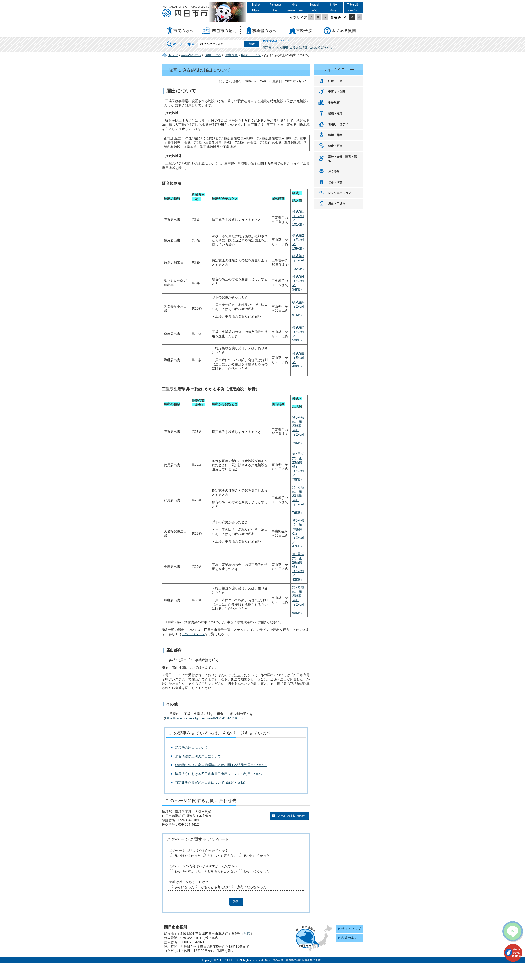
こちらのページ (193, 634)
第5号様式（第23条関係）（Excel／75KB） (298, 430)
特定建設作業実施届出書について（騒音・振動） (211, 782)
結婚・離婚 (335, 135)
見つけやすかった (188, 855)
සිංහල (333, 10)
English (256, 4)
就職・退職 (335, 113)
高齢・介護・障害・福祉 (342, 158)
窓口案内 (268, 47)
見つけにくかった (256, 855)
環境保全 (231, 55)
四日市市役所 (185, 11)
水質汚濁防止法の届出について (198, 756)
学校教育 (334, 102)
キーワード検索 (180, 41)
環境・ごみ (213, 55)
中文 (295, 4)
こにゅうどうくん (320, 47)
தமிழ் (314, 10)
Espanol (314, 4)
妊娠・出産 (335, 81)
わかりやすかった (188, 871)
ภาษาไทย (353, 10)
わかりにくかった (256, 871)
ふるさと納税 (298, 47)
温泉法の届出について (191, 747)
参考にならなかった (251, 887)
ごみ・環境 (335, 182)
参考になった (184, 887)
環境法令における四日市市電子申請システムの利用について (219, 774)
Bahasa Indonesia (294, 10)
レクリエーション (339, 192)
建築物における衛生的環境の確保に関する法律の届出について (221, 765)
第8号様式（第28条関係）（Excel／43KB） (298, 566)
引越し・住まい (338, 124)
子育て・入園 (336, 91)
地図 (247, 934)
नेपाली (275, 10)
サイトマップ (351, 928)
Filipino (256, 10)
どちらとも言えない (222, 855)
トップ (173, 55)
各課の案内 (349, 938)
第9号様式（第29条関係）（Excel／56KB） (298, 600)
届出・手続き (336, 203)
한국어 (334, 4)
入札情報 (282, 47)
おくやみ (334, 171)
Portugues (275, 4)
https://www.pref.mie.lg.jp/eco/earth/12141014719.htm (204, 718)
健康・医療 (335, 145)
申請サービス (251, 55)
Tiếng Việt (353, 4)
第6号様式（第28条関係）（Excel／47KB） (298, 533)
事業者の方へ (191, 55)
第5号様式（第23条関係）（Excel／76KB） (298, 466)
